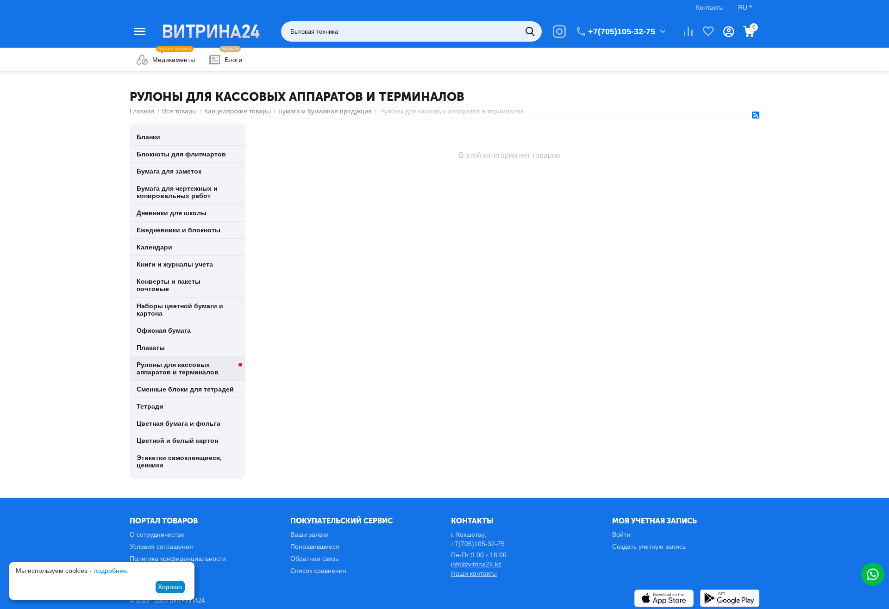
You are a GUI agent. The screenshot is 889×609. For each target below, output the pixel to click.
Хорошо (170, 586)
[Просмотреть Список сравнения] (688, 31)
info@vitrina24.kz (476, 564)
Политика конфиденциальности (178, 558)
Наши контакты (474, 573)
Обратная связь (314, 558)
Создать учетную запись (649, 546)
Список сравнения (318, 570)
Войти (621, 534)
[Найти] (531, 31)
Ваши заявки (309, 534)
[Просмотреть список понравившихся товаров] (708, 31)
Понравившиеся (314, 546)
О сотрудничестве (157, 534)
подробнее (110, 570)
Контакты (710, 7)
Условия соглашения (161, 546)
